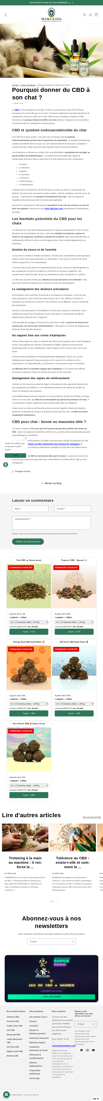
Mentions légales (37, 1042)
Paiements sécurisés (39, 1038)
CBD (17, 110)
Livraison (33, 1026)
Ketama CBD (12, 1056)
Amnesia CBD (13, 1017)
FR (98, 1099)
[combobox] (96, 1099)
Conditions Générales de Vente (38, 1048)
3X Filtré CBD (13, 1047)
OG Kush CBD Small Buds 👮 (74, 642)
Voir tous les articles (92, 817)
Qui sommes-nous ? (38, 1017)
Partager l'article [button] (22, 471)
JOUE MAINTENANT (52, 996)
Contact (33, 1021)
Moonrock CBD (13, 1035)
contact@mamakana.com (64, 1046)
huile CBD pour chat (54, 209)
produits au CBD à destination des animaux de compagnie (53, 444)
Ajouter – (29, 632)
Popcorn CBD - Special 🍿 (74, 560)
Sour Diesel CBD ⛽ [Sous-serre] (29, 724)
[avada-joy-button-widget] (6, 1094)
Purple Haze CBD (14, 1026)
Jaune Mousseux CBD (14, 1041)
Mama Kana (17, 1095)
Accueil (15, 85)
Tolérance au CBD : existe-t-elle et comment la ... (73, 862)
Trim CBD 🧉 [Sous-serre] (28, 560)
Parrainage (34, 1078)
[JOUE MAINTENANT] (51, 978)
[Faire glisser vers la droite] (57, 901)
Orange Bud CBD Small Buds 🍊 (29, 642)
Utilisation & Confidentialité (36, 1056)
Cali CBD (11, 1030)
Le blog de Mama (28, 85)
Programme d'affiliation (34, 1072)
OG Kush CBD (13, 1021)
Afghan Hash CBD (15, 1051)
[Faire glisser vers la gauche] (46, 901)
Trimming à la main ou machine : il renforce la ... (25, 862)
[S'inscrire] (73, 942)
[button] (6, 15)
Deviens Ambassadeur (35, 1064)
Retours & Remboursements (37, 1032)
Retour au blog (53, 483)
